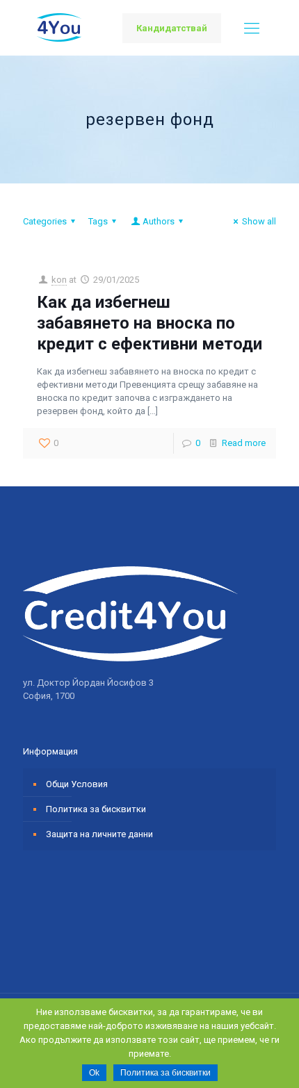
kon (59, 279)
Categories (45, 221)
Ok (94, 1073)
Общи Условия (77, 784)
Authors (159, 221)
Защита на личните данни (99, 834)
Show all (259, 221)
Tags (98, 221)
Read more (244, 443)
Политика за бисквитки (96, 809)
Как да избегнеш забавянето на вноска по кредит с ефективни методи (149, 323)
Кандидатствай (171, 28)
